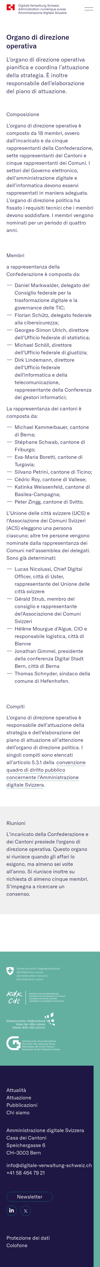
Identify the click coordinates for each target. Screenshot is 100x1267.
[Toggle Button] (88, 7)
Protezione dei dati (28, 1238)
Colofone (16, 1245)
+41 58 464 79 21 (25, 1172)
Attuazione (18, 1097)
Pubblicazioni (21, 1105)
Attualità (16, 1090)
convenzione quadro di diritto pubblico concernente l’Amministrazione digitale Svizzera (46, 773)
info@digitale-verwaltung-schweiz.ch (49, 1165)
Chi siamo (17, 1112)
